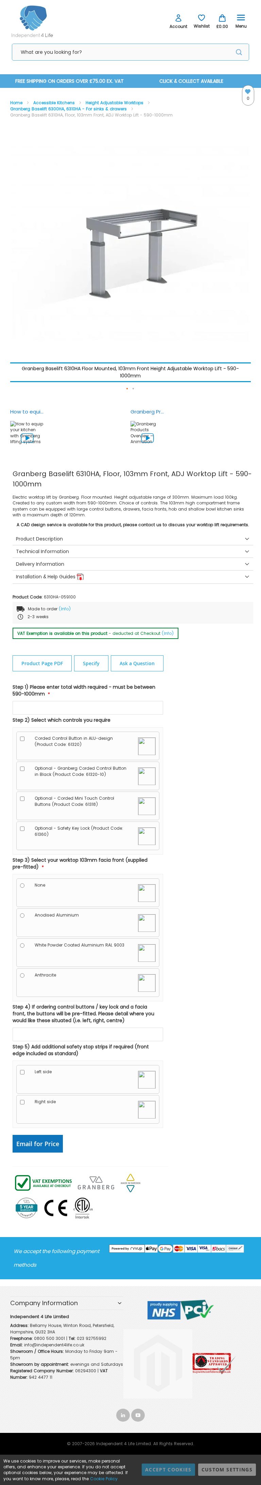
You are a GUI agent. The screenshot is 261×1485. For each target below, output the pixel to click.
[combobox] (130, 52)
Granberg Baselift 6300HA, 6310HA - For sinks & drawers (69, 109)
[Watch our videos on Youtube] (138, 1414)
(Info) (65, 609)
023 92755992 (91, 1338)
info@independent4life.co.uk (54, 1345)
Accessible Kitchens (54, 103)
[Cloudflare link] (160, 1329)
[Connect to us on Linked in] (123, 1414)
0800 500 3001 (49, 1338)
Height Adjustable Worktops (115, 103)
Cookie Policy (104, 1479)
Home (17, 103)
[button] (127, 389)
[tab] (133, 539)
